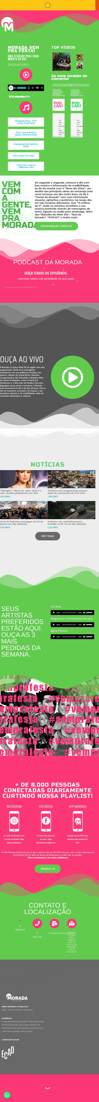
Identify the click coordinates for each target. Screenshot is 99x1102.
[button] (26, 122)
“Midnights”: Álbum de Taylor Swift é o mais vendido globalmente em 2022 (20, 491)
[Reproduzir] (54, 612)
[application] (72, 612)
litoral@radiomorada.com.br (61, 933)
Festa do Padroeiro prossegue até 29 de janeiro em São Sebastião (21, 522)
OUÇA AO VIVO (22, 359)
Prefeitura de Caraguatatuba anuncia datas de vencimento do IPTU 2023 (67, 491)
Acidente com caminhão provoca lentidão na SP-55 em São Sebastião (67, 522)
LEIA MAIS (5, 496)
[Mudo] (84, 612)
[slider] (89, 612)
